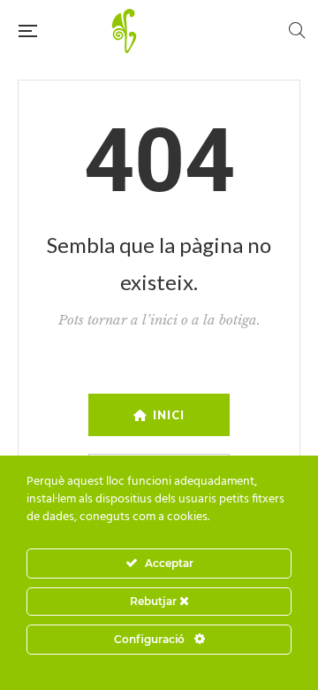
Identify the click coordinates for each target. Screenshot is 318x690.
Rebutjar (154, 601)
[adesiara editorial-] (162, 31)
